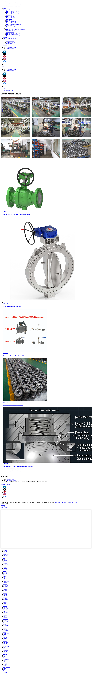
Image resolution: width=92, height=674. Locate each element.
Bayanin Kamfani (10, 41)
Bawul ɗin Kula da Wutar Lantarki (14, 24)
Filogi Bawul (9, 19)
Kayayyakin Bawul (7, 10)
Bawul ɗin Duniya (10, 17)
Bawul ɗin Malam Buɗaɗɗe (12, 13)
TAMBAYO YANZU (6, 484)
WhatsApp (3, 506)
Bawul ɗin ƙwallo (10, 12)
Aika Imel (3, 505)
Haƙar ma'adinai (10, 32)
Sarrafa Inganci (9, 43)
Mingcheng (57, 502)
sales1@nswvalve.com (11, 48)
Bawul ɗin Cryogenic (11, 21)
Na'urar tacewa (9, 20)
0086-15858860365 (11, 47)
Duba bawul (9, 15)
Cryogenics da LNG (11, 30)
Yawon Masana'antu (11, 42)
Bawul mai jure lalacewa (12, 26)
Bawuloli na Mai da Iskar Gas (13, 33)
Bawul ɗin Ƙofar (10, 16)
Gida (4, 8)
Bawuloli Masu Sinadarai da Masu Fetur (15, 29)
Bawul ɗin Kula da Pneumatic (13, 22)
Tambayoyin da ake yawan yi (10, 38)
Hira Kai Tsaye (4, 507)
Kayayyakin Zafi (64, 502)
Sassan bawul (9, 25)
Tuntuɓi (5, 45)
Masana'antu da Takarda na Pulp (13, 35)
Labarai (5, 37)
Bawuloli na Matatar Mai (12, 34)
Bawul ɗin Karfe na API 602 (12, 11)
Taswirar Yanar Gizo (73, 502)
